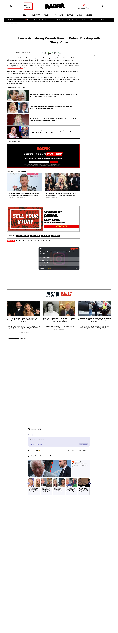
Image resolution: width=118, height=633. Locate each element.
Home (8, 30)
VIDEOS (79, 15)
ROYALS (70, 15)
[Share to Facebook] (44, 52)
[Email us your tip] (28, 9)
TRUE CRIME (59, 15)
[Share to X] (49, 52)
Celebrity (13, 30)
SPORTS (89, 15)
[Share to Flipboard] (54, 52)
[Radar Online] (55, 6)
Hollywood (45, 235)
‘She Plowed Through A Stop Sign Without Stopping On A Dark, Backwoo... (35, 240)
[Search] (11, 6)
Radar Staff (12, 51)
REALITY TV (35, 15)
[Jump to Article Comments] (39, 52)
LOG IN (105, 6)
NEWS (25, 15)
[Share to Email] (59, 52)
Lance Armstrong (22, 30)
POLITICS (47, 15)
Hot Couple (55, 235)
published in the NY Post (15, 68)
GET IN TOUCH (61, 226)
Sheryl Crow (35, 235)
